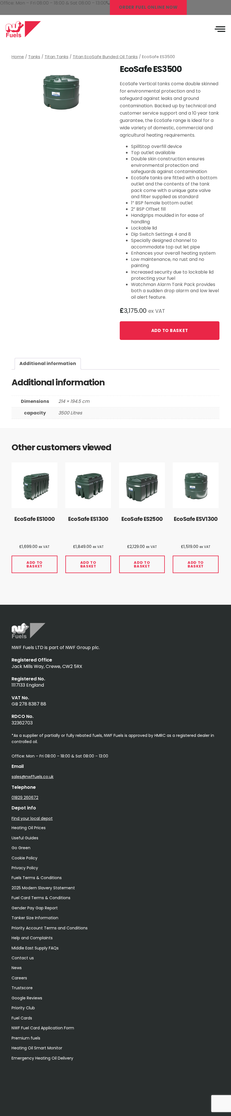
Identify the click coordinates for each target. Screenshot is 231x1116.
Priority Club (23, 1008)
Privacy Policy (25, 868)
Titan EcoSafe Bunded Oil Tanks (105, 57)
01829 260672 (25, 797)
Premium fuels (26, 1038)
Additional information (47, 363)
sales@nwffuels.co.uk (33, 776)
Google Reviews (27, 998)
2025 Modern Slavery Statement (43, 888)
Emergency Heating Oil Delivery (42, 1058)
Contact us (23, 958)
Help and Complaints (32, 938)
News (17, 968)
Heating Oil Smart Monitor (37, 1048)
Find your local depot (32, 818)
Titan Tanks (56, 57)
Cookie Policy (24, 858)
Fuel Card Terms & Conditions (41, 898)
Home (18, 57)
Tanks (34, 57)
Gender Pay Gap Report (35, 908)
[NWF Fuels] (28, 637)
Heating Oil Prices (29, 828)
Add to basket (169, 330)
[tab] (48, 363)
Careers (19, 978)
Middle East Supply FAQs (35, 948)
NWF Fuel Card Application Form (43, 1028)
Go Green (21, 848)
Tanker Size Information (35, 918)
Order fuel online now (148, 7)
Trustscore (22, 988)
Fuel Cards (22, 1018)
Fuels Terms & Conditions (37, 878)
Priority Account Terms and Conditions (50, 928)
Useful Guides (25, 838)
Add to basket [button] (34, 564)
